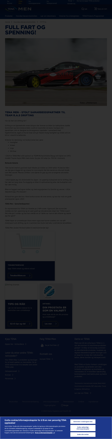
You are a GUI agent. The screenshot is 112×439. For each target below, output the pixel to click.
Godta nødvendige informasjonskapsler (83, 428)
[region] (56, 428)
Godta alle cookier (83, 434)
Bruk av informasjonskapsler (44, 433)
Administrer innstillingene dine (82, 421)
